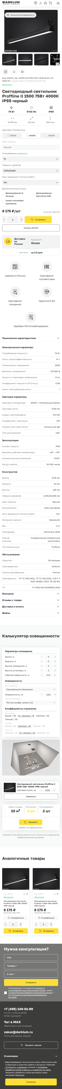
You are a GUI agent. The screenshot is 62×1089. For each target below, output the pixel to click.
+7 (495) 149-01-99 (18, 1009)
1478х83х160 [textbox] (10, 170)
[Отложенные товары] (45, 3)
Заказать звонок (33, 1045)
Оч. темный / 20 (27, 733)
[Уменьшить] (4, 219)
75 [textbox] (5, 159)
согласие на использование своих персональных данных (26, 989)
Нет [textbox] (5, 182)
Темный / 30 (11, 719)
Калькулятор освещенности (22, 15)
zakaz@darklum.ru (18, 1032)
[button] (56, 59)
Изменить (31, 796)
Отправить (31, 982)
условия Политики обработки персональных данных (30, 993)
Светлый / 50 (42, 715)
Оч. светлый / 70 (26, 715)
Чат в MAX (12, 1022)
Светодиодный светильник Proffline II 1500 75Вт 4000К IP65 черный (36, 785)
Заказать (32, 822)
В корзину (40, 219)
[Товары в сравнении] (40, 3)
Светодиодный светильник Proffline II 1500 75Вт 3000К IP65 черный (15, 903)
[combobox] (31, 147)
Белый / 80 (10, 715)
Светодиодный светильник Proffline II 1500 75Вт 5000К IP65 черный (46, 903)
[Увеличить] (21, 219)
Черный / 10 (43, 733)
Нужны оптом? (31, 228)
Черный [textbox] (7, 147)
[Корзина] (50, 3)
